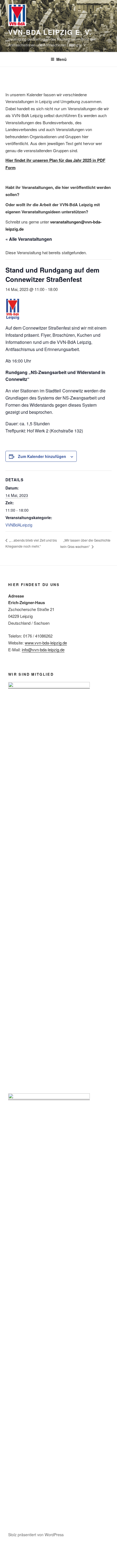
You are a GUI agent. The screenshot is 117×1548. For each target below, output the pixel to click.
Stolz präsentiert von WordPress (36, 1534)
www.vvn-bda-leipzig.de (46, 643)
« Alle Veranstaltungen (28, 239)
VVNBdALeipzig (18, 525)
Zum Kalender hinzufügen (42, 456)
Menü (61, 59)
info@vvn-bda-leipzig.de (43, 649)
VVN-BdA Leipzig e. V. (50, 32)
